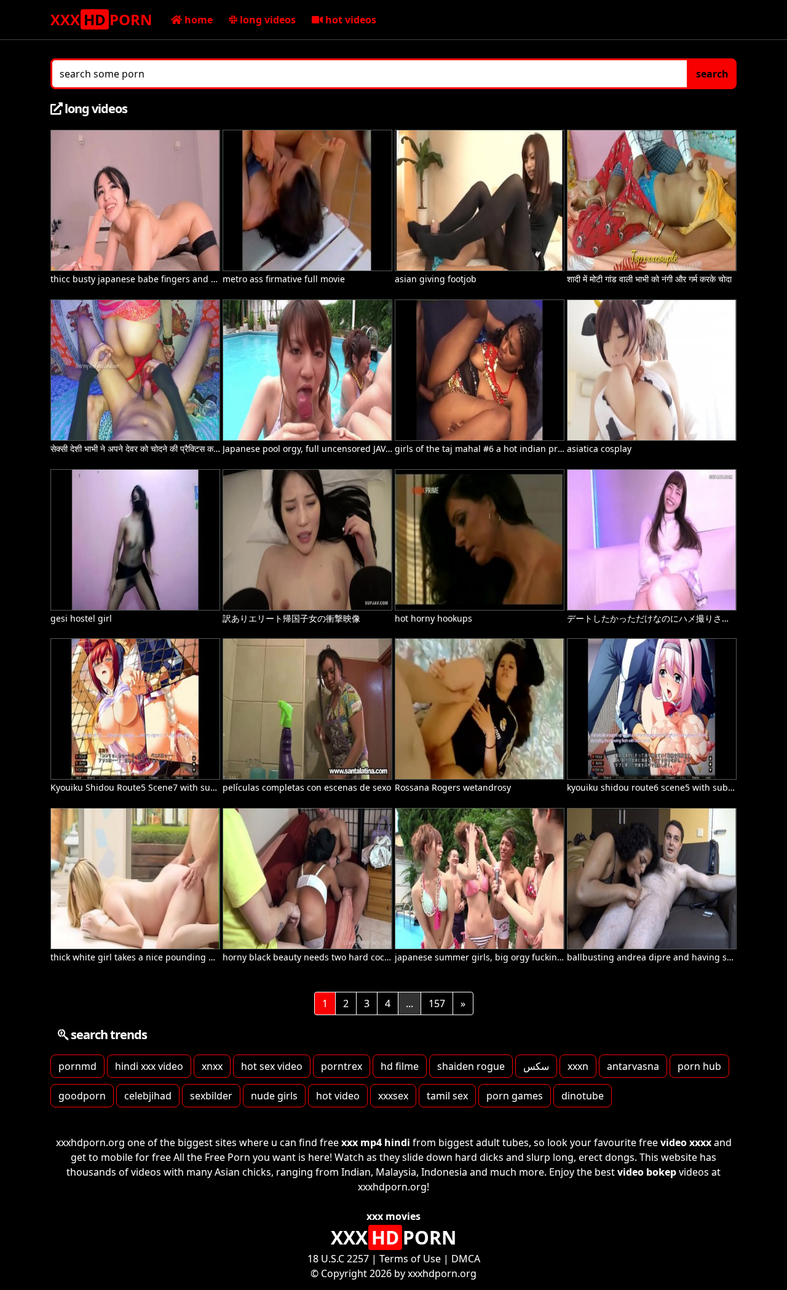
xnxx (212, 1066)
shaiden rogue (471, 1066)
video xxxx (685, 1142)
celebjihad (148, 1095)
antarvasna (633, 1066)
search (712, 74)
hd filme (400, 1066)
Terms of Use (410, 1258)
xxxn (578, 1066)
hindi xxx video (149, 1066)
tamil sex (447, 1095)
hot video (338, 1095)
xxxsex (393, 1095)
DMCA (465, 1258)
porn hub (699, 1066)
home (197, 19)
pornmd (77, 1066)
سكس (536, 1066)
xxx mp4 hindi (375, 1142)
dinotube (582, 1095)
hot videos (349, 19)
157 (437, 1003)
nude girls (274, 1095)
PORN (101, 19)
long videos (266, 19)
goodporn (82, 1095)
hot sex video (272, 1066)
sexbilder (211, 1095)
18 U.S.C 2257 (338, 1258)
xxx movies (393, 1216)
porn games (514, 1095)
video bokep (646, 1172)
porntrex (341, 1066)
